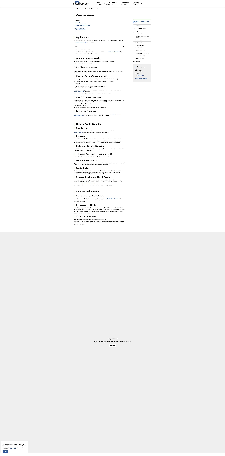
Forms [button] (76, 46)
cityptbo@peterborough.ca (141, 78)
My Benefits (77, 22)
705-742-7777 (141, 75)
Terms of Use (13, 448)
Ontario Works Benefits (80, 29)
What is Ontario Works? (80, 24)
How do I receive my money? (81, 26)
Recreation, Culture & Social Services (111, 3)
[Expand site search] (150, 3)
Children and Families (80, 31)
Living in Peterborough (99, 3)
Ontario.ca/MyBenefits (81, 42)
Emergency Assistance (80, 28)
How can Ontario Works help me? (82, 25)
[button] (141, 61)
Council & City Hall (136, 3)
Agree (5, 451)
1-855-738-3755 (142, 77)
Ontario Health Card (78, 132)
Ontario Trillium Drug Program (87, 182)
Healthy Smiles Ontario (112, 198)
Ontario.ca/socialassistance (114, 51)
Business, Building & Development (125, 3)
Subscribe (112, 345)
